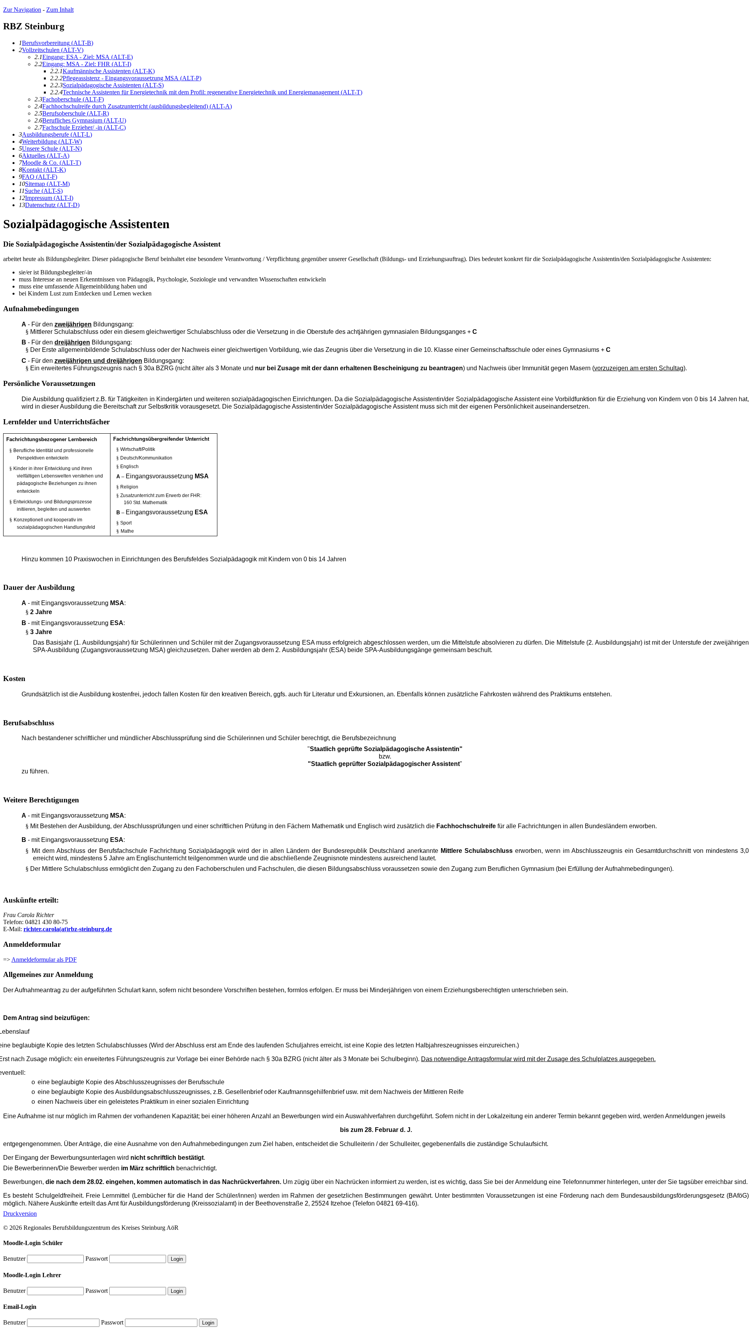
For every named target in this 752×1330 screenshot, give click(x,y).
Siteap (47, 183)
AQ (39, 176)
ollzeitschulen (52, 50)
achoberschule (73, 99)
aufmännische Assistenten (109, 71)
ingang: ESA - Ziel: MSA (87, 57)
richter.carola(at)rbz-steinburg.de (68, 929)
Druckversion (20, 1213)
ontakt (44, 169)
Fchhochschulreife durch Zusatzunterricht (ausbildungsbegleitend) (137, 106)
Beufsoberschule (75, 113)
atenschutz (52, 205)
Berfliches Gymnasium (84, 120)
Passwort (96, 1258)
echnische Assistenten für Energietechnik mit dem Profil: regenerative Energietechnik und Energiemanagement (212, 92)
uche (44, 190)
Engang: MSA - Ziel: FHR (86, 64)
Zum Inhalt (60, 9)
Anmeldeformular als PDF (44, 959)
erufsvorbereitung (57, 43)
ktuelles (45, 155)
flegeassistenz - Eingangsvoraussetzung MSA (132, 78)
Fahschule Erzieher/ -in (84, 127)
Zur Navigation (22, 9)
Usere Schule (52, 148)
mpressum (49, 198)
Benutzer (14, 1258)
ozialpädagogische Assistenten (113, 85)
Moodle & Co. (51, 162)
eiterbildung (52, 141)
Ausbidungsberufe (57, 134)
